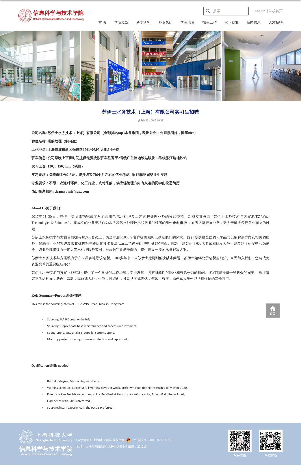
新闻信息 (254, 22)
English (260, 11)
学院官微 (271, 455)
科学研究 (143, 22)
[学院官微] (270, 433)
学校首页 (276, 11)
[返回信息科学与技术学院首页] (51, 15)
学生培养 (187, 22)
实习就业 (232, 22)
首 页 (102, 22)
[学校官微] (240, 433)
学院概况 (121, 22)
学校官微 (240, 455)
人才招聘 (276, 22)
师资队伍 (165, 22)
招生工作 (210, 22)
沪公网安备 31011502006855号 (152, 440)
